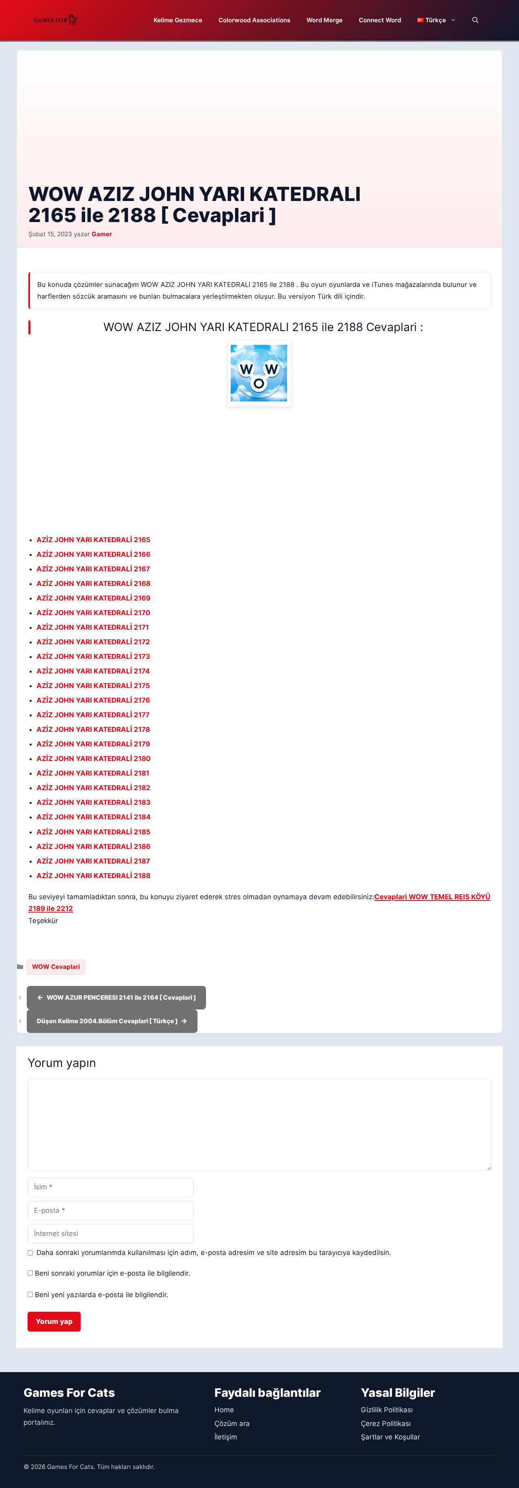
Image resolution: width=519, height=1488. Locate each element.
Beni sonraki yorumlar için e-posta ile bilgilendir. (112, 1273)
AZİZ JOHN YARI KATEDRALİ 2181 (92, 773)
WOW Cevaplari (56, 967)
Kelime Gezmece (178, 20)
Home (224, 1410)
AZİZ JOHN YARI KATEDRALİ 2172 (93, 642)
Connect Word (380, 20)
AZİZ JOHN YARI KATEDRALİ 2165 (93, 540)
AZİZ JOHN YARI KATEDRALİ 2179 (93, 744)
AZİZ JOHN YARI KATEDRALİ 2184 (93, 817)
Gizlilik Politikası (387, 1410)
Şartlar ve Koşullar (390, 1437)
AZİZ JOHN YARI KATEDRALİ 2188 (93, 876)
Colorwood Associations (254, 20)
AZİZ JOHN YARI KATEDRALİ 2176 (93, 700)
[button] (475, 20)
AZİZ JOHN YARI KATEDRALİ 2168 (93, 583)
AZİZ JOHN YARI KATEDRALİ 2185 (93, 832)
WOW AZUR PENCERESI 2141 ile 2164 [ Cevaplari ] (121, 997)
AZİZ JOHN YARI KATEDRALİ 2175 (93, 686)
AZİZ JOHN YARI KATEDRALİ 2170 (93, 613)
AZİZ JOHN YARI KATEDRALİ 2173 (93, 656)
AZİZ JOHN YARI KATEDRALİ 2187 (93, 861)
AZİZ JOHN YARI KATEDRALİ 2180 (93, 759)
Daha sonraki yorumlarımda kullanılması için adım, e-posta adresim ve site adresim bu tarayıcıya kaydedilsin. (213, 1253)
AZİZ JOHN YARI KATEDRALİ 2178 (93, 729)
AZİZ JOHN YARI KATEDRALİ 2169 (93, 598)
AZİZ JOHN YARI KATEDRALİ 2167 (93, 569)
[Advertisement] (259, 123)
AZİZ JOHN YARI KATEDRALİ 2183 (93, 802)
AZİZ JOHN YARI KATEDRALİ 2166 (93, 554)
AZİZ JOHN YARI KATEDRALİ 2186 (93, 846)
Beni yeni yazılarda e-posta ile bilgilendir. (101, 1295)
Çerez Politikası (386, 1424)
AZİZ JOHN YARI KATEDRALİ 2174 (93, 671)
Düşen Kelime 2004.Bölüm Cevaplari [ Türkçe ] (107, 1021)
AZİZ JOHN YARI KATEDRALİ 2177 (93, 715)
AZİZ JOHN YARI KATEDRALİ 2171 (92, 627)
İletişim (225, 1437)
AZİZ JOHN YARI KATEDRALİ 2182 (93, 788)
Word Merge (325, 20)
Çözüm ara (232, 1424)
